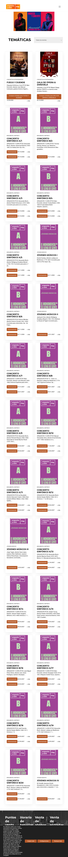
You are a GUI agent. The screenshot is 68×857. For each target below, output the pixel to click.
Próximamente (12, 152)
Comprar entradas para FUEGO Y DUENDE (19, 97)
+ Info (28, 101)
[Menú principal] (59, 6)
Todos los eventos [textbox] (41, 40)
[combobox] (48, 40)
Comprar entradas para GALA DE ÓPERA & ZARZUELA (49, 97)
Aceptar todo (30, 841)
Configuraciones (44, 841)
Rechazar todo (58, 841)
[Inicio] (13, 6)
